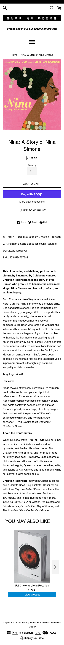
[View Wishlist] (52, 7)
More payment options (32, 201)
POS (39, 622)
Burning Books (29, 622)
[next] (55, 567)
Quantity (32, 165)
